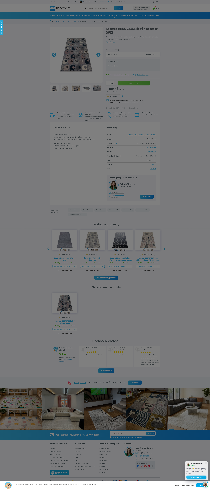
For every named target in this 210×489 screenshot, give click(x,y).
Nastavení (176, 485)
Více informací (92, 484)
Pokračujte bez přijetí (188, 485)
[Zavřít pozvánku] (206, 463)
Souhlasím (202, 485)
